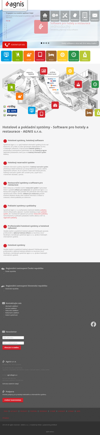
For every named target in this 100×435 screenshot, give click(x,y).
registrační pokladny (10, 218)
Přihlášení (5, 418)
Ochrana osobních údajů (10, 384)
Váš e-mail (5, 340)
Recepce (51, 60)
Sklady (17, 60)
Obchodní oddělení (11, 306)
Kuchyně (29, 60)
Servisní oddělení (11, 308)
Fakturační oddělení (11, 310)
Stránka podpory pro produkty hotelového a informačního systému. (24, 394)
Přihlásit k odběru (11, 347)
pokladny (43, 210)
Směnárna (85, 60)
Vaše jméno (6, 335)
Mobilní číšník (40, 60)
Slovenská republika (11, 289)
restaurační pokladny (40, 214)
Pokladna (6, 60)
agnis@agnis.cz (12, 375)
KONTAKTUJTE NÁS (18, 45)
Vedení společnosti (11, 315)
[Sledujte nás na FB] (95, 324)
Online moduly (62, 60)
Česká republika (10, 271)
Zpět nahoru (50, 432)
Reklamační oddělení (12, 313)
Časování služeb (73, 60)
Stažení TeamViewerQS (12, 400)
